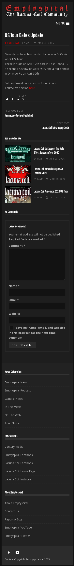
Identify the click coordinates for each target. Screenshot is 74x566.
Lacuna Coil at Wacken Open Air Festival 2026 (18, 174)
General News (14, 399)
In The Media (13, 407)
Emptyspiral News (16, 382)
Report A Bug (13, 519)
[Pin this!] (23, 99)
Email (14, 300)
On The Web (13, 415)
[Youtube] (17, 552)
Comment (17, 246)
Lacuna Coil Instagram (19, 479)
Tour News (12, 43)
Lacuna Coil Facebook (19, 463)
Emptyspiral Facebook (19, 455)
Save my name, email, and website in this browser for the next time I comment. (37, 333)
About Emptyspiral (16, 503)
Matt (29, 43)
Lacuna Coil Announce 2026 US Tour (18, 194)
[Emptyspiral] (37, 16)
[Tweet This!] (7, 99)
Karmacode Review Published (19, 115)
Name (14, 286)
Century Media (14, 446)
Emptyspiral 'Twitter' (18, 536)
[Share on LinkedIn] (18, 99)
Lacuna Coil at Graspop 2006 (55, 127)
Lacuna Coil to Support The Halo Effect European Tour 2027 (18, 153)
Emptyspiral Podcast (18, 390)
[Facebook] (9, 552)
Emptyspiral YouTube (18, 527)
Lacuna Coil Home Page (20, 471)
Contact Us (12, 511)
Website (15, 314)
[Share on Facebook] (13, 99)
